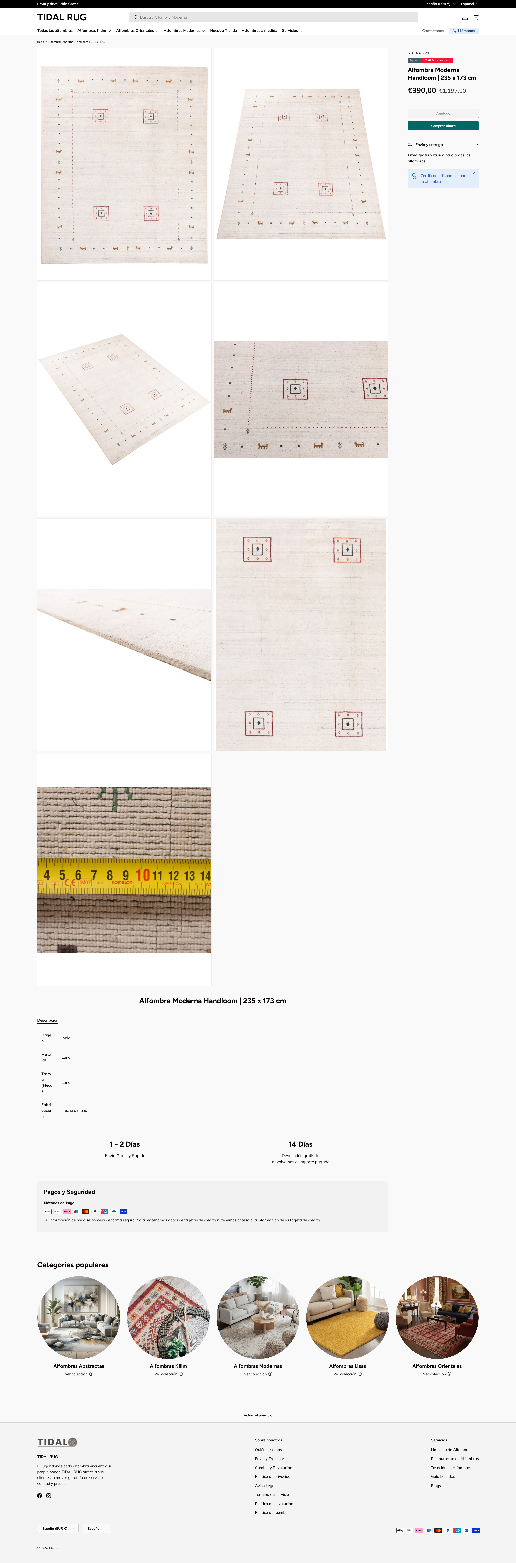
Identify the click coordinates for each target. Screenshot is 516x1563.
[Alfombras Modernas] (258, 1317)
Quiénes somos (268, 1449)
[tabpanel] (212, 1075)
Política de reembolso (274, 1512)
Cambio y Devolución (273, 1467)
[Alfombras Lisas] (347, 1317)
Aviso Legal (265, 1485)
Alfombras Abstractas (78, 1366)
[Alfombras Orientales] (437, 1317)
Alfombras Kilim (91, 30)
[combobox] (273, 17)
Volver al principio (258, 1415)
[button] (476, 17)
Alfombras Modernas (182, 30)
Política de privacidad (274, 1476)
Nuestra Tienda (223, 30)
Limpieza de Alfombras (451, 1449)
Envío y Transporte (271, 1458)
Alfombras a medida (259, 30)
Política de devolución (274, 1503)
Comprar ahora (443, 126)
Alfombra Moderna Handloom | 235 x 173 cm (77, 41)
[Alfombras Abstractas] (78, 1317)
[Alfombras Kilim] (168, 1317)
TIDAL (53, 1548)
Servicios (290, 30)
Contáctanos (433, 30)
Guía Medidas (443, 1476)
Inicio (40, 41)
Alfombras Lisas (347, 1366)
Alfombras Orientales (135, 30)
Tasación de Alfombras (451, 1467)
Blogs (436, 1485)
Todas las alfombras (55, 30)
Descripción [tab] (47, 1020)
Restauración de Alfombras (455, 1458)
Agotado (443, 113)
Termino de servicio (272, 1494)
